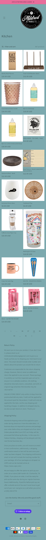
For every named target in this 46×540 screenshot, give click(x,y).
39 (40, 331)
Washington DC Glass (29, 251)
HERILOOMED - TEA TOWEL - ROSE (33, 138)
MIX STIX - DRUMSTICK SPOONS (32, 281)
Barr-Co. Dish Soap (28, 108)
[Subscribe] (38, 503)
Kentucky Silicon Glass (8, 203)
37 (28, 331)
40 (14, 336)
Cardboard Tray (27, 203)
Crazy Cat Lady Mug (7, 281)
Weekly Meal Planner (8, 73)
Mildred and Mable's (20, 536)
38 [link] (34, 331)
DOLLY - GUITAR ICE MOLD (30, 308)
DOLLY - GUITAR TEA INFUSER (10, 319)
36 (22, 331)
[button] (4, 17)
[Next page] (31, 336)
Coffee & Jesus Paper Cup (9, 233)
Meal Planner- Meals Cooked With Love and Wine (33, 170)
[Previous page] (5, 331)
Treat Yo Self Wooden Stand (31, 73)
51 (26, 336)
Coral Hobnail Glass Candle (10, 108)
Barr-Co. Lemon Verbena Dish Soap (12, 143)
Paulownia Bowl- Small (8, 173)
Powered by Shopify (31, 536)
